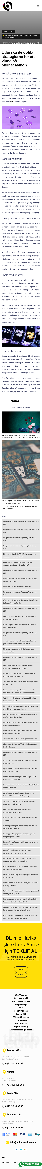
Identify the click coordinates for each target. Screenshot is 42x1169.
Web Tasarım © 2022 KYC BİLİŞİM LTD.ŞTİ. (16, 1162)
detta (12, 102)
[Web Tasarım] (4, 1157)
